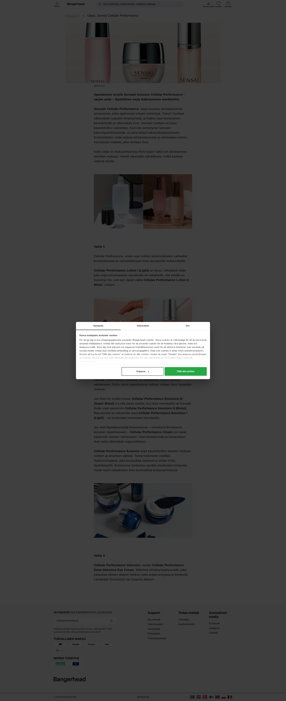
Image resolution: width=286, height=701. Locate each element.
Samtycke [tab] (98, 325)
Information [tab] (143, 325)
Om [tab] (187, 325)
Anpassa (140, 371)
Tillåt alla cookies (186, 371)
